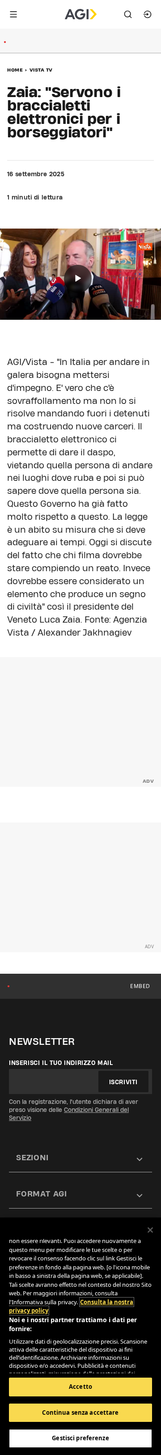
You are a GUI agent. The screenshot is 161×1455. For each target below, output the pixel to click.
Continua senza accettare (80, 1412)
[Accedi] (147, 14)
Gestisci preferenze (80, 1438)
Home (15, 70)
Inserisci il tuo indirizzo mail (61, 1062)
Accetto (80, 1387)
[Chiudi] (150, 1230)
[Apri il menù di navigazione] (13, 14)
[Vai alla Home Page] (80, 14)
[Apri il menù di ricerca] (127, 14)
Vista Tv (41, 70)
